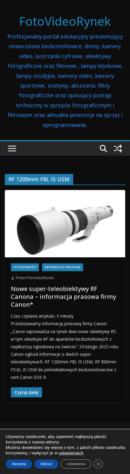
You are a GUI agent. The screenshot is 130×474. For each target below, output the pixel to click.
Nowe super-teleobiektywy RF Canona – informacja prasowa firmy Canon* (63, 297)
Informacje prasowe (62, 267)
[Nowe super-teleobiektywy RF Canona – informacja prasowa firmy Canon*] (65, 223)
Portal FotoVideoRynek (35, 278)
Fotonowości (25, 267)
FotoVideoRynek (65, 21)
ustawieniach (71, 452)
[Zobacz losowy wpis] (118, 148)
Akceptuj (19, 464)
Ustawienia (76, 464)
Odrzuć (46, 464)
